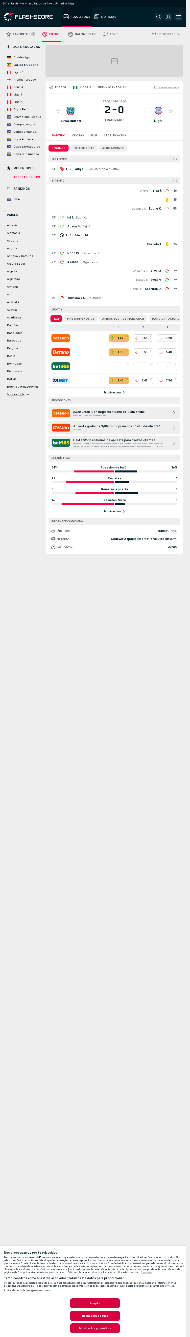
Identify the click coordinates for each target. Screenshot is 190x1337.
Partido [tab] (58, 135)
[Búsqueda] (159, 17)
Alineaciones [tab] (113, 148)
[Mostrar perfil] (70, 111)
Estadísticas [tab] (83, 148)
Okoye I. (145, 191)
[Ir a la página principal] (32, 17)
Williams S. (140, 271)
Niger (158, 121)
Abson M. (74, 226)
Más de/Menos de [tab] (80, 318)
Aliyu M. (156, 271)
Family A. (142, 280)
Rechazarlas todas (95, 1315)
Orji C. (87, 226)
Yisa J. (157, 191)
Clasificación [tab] (115, 135)
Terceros (146, 1272)
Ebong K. (155, 209)
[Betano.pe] (60, 352)
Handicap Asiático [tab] (167, 318)
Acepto (95, 1303)
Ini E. (70, 217)
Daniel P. (136, 289)
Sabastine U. (90, 253)
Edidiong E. (96, 298)
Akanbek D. (153, 289)
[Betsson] (60, 338)
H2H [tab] (94, 135)
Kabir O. (81, 217)
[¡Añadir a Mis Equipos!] (58, 111)
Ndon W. (73, 253)
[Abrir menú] (178, 17)
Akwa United (70, 121)
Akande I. (74, 262)
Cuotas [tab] (78, 135)
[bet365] (60, 366)
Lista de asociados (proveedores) (27, 1290)
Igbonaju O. (138, 209)
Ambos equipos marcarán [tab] (123, 318)
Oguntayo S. (91, 262)
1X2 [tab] (56, 318)
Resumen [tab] (58, 148)
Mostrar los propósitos (95, 1328)
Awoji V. (156, 280)
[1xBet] (60, 380)
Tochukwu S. (76, 298)
